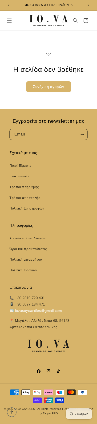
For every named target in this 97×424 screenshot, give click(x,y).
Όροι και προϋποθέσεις (28, 249)
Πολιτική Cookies (23, 270)
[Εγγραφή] (82, 134)
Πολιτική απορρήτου (25, 259)
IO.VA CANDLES (24, 408)
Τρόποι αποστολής (24, 198)
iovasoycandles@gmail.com (38, 311)
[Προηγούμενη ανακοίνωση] (9, 5)
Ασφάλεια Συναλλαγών (27, 238)
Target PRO (50, 413)
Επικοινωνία (19, 176)
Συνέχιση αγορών (48, 87)
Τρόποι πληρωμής (24, 187)
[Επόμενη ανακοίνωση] (88, 5)
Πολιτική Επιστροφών (26, 208)
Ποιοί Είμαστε (20, 165)
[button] (9, 20)
